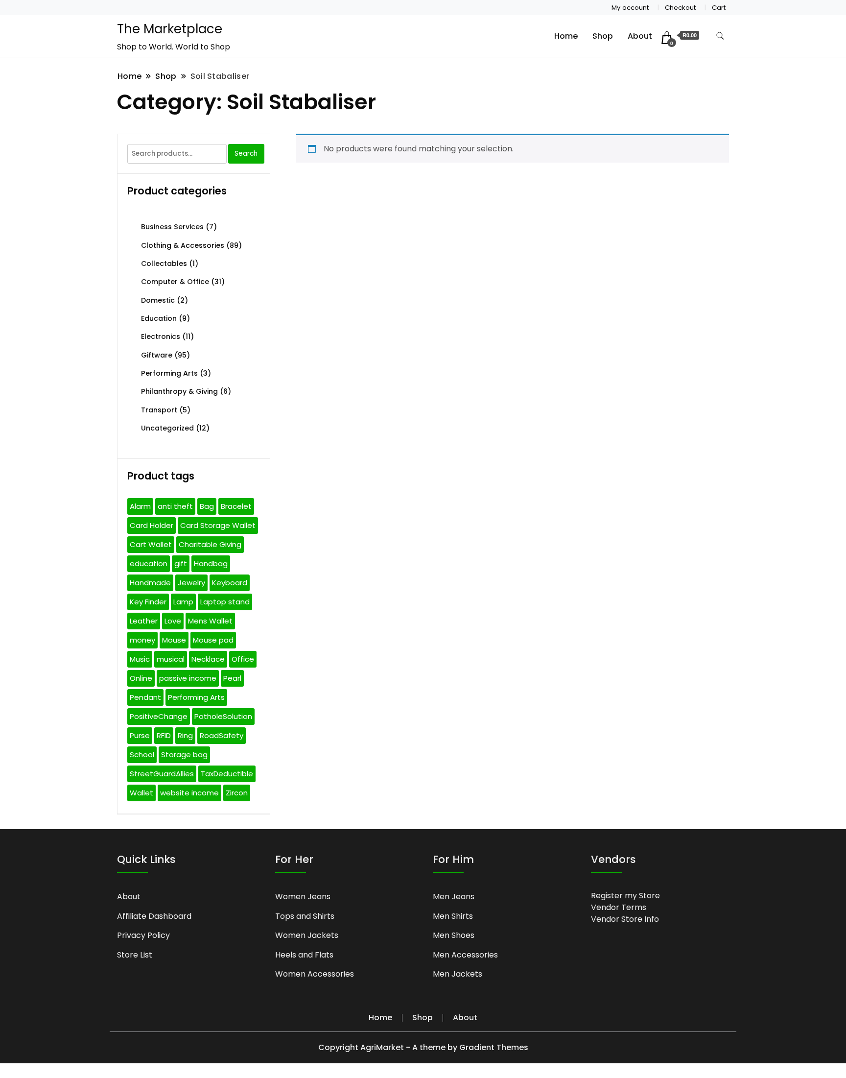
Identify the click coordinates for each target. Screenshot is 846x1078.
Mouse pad (213, 640)
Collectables (164, 263)
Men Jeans (453, 896)
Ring (185, 735)
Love (172, 621)
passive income (187, 678)
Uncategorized (167, 428)
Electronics (160, 336)
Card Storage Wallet (218, 525)
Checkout (680, 7)
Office (243, 659)
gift (180, 563)
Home (566, 36)
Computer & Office (175, 282)
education (148, 563)
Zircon (237, 793)
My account (630, 7)
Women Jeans (302, 896)
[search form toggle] (720, 36)
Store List (134, 954)
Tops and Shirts (304, 916)
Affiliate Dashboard (154, 916)
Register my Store (625, 895)
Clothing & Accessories (182, 245)
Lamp (183, 602)
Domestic (158, 300)
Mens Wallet (210, 621)
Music (140, 659)
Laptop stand (225, 602)
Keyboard (229, 582)
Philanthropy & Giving (179, 391)
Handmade (150, 582)
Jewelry (191, 582)
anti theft (175, 506)
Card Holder (151, 525)
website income (189, 793)
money (142, 640)
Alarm (140, 506)
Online (141, 678)
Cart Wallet (151, 544)
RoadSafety (221, 735)
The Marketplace (169, 29)
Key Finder (148, 602)
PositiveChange (159, 716)
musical (171, 659)
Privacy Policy (143, 935)
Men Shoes (453, 935)
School (142, 754)
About (640, 36)
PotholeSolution (223, 716)
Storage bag (184, 754)
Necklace (208, 659)
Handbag (211, 563)
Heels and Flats (304, 954)
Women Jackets (306, 935)
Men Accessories (465, 954)
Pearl (232, 678)
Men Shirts (453, 916)
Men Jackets (457, 974)
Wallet (141, 793)
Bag (207, 506)
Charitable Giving (210, 544)
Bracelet (236, 506)
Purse (140, 735)
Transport (159, 410)
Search (246, 153)
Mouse (174, 640)
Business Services (172, 227)
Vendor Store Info (625, 919)
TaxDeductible (227, 773)
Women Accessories (314, 974)
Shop (602, 36)
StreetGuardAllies (162, 773)
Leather (144, 621)
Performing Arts (169, 373)
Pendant (145, 697)
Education (159, 318)
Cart (719, 7)
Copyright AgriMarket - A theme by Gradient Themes (423, 1047)
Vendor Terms (618, 907)
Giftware (156, 355)
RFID (164, 735)
